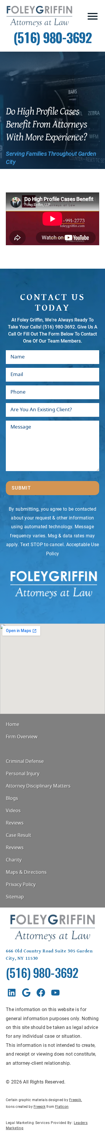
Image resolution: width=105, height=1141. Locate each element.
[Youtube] (55, 992)
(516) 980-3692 (52, 39)
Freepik (75, 1100)
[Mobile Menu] (92, 16)
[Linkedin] (12, 992)
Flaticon (62, 1107)
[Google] (26, 992)
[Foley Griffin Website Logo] (39, 16)
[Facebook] (41, 992)
